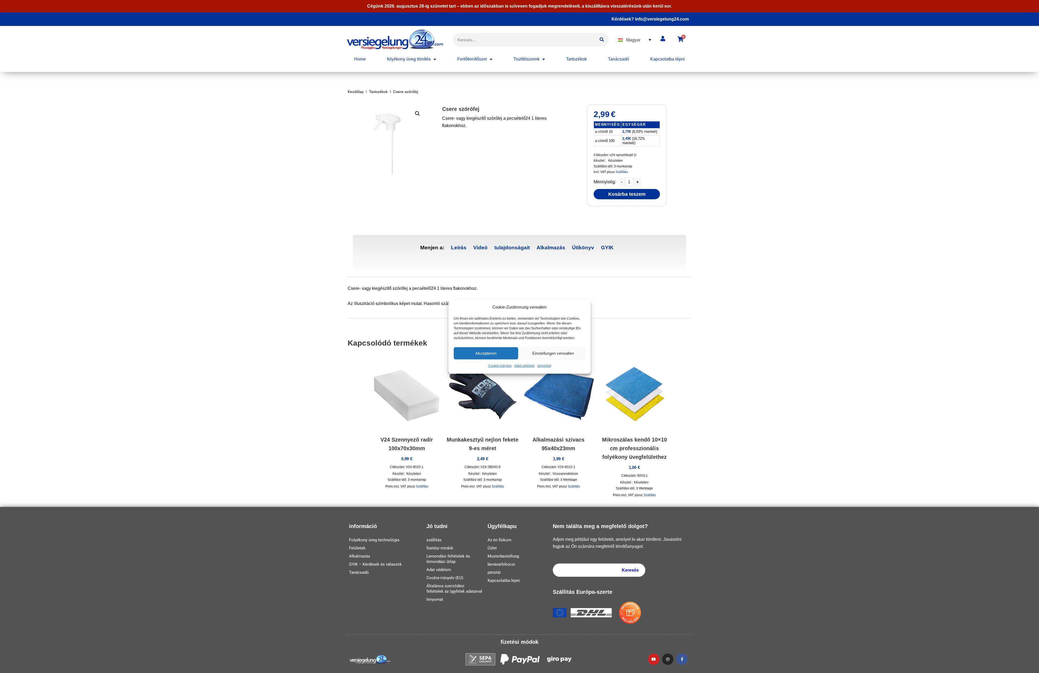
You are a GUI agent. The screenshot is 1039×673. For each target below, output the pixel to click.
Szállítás (622, 172)
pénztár (494, 572)
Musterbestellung (503, 556)
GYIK (607, 247)
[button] (634, 40)
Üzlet (492, 548)
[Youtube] (653, 659)
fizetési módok (439, 548)
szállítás (434, 540)
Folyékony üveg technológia (374, 540)
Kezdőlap (356, 91)
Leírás (458, 247)
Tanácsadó (618, 59)
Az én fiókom (499, 540)
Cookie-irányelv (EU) (444, 577)
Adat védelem (524, 366)
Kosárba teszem (627, 194)
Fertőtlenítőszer (472, 59)
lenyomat (544, 366)
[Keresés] (602, 40)
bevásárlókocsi (501, 564)
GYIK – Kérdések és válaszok (375, 564)
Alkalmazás (551, 247)
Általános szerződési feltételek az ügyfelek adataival (454, 589)
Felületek (357, 548)
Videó (480, 247)
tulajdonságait (512, 247)
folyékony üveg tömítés (409, 59)
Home (360, 59)
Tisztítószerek (526, 59)
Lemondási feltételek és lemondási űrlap (448, 559)
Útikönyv (583, 247)
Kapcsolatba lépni (667, 59)
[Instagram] (667, 659)
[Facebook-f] (682, 659)
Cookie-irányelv (500, 366)
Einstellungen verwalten (553, 353)
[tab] (458, 247)
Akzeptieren (486, 353)
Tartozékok (576, 59)
